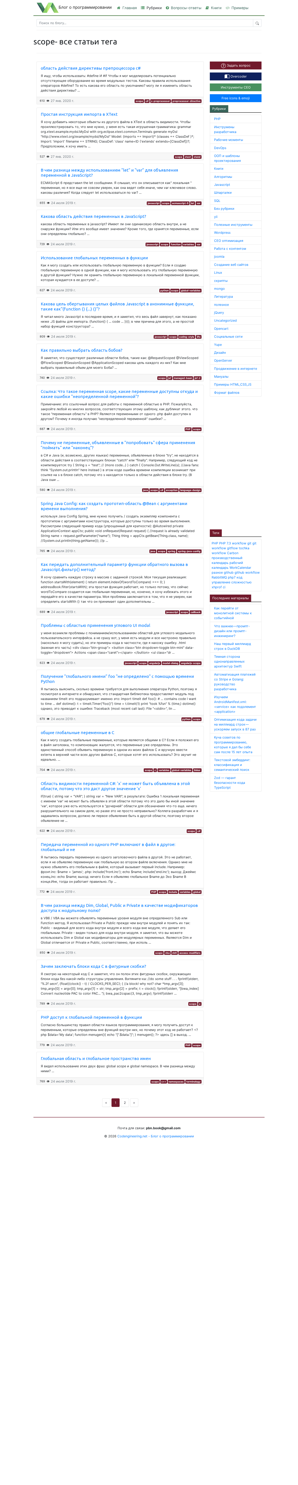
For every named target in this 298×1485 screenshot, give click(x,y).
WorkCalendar (240, 568)
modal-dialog (170, 663)
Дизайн (220, 352)
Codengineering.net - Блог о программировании (155, 1136)
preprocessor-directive (186, 101)
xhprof (217, 587)
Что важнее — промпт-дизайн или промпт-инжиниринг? (232, 631)
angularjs (154, 663)
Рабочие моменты (228, 140)
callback (195, 612)
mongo (219, 289)
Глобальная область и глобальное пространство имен (96, 1058)
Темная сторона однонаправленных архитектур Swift (229, 661)
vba (167, 952)
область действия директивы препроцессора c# (91, 68)
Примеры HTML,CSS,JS (232, 384)
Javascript (222, 185)
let (192, 203)
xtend (197, 156)
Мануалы (221, 376)
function (176, 244)
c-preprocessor (160, 101)
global (196, 891)
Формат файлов (226, 392)
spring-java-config (189, 551)
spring (171, 551)
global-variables (190, 290)
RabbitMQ (220, 577)
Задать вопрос (238, 65)
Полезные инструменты (233, 225)
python (164, 290)
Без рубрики (224, 209)
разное (218, 572)
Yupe (218, 345)
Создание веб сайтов (231, 265)
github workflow (247, 572)
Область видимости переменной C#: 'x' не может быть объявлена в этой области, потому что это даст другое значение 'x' (115, 786)
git (249, 543)
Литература (223, 296)
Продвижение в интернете (235, 369)
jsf (169, 378)
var (198, 203)
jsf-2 (197, 378)
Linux (218, 272)
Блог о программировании (85, 7)
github (229, 572)
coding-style (186, 336)
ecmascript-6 (180, 203)
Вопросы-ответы (186, 8)
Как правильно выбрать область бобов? (81, 350)
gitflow (233, 548)
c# (147, 101)
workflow (239, 543)
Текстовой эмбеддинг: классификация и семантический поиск (232, 765)
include (173, 891)
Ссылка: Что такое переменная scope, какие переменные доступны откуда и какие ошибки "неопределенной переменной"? (119, 394)
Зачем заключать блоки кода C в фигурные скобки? (93, 966)
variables (188, 244)
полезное (221, 305)
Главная (129, 8)
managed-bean (183, 378)
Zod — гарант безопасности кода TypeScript (229, 783)
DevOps (220, 148)
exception (172, 490)
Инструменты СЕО (236, 87)
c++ (163, 1081)
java (145, 490)
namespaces (176, 1081)
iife (198, 336)
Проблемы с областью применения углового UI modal (95, 625)
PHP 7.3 (225, 543)
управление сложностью (232, 582)
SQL (217, 201)
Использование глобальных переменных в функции (94, 257)
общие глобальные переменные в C (77, 732)
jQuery (219, 312)
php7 (232, 577)
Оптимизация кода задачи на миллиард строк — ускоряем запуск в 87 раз (235, 724)
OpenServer (223, 360)
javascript (154, 203)
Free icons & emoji (236, 98)
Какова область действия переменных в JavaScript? (93, 216)
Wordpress (222, 232)
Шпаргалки (223, 192)
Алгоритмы (223, 177)
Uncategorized (225, 320)
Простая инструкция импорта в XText (79, 114)
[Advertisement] (240, 462)
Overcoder (238, 76)
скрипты (221, 281)
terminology (193, 1081)
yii (216, 217)
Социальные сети (228, 336)
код (239, 577)
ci (224, 587)
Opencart (221, 329)
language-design (190, 490)
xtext (188, 156)
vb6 (174, 952)
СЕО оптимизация (228, 241)
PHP (188, 429)
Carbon (232, 553)
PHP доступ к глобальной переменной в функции (91, 1017)
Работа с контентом (230, 249)
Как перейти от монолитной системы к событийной (233, 613)
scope (139, 101)
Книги (216, 8)
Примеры (239, 8)
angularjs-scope (190, 663)
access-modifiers (189, 952)
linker (197, 770)
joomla (219, 256)
